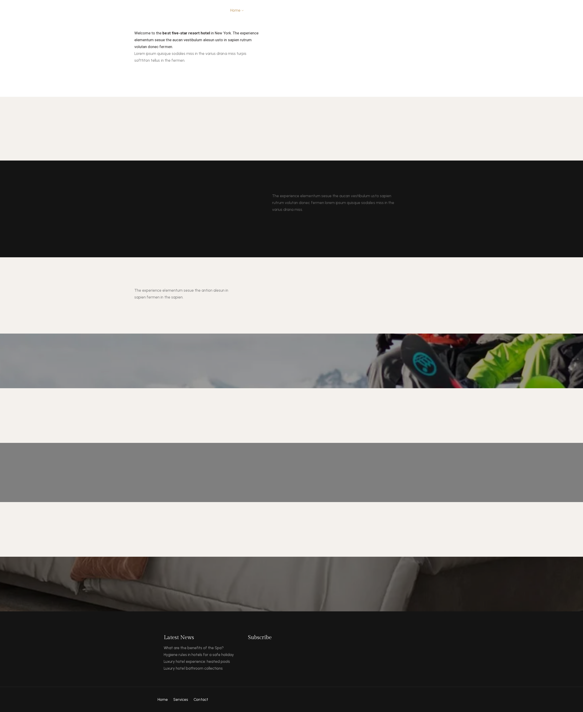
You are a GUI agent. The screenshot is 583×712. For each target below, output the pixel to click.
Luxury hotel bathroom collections (193, 668)
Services (180, 699)
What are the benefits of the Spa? (194, 648)
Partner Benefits (408, 10)
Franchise (380, 10)
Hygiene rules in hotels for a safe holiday (199, 654)
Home (163, 699)
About (255, 10)
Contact (320, 10)
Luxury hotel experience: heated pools (197, 661)
